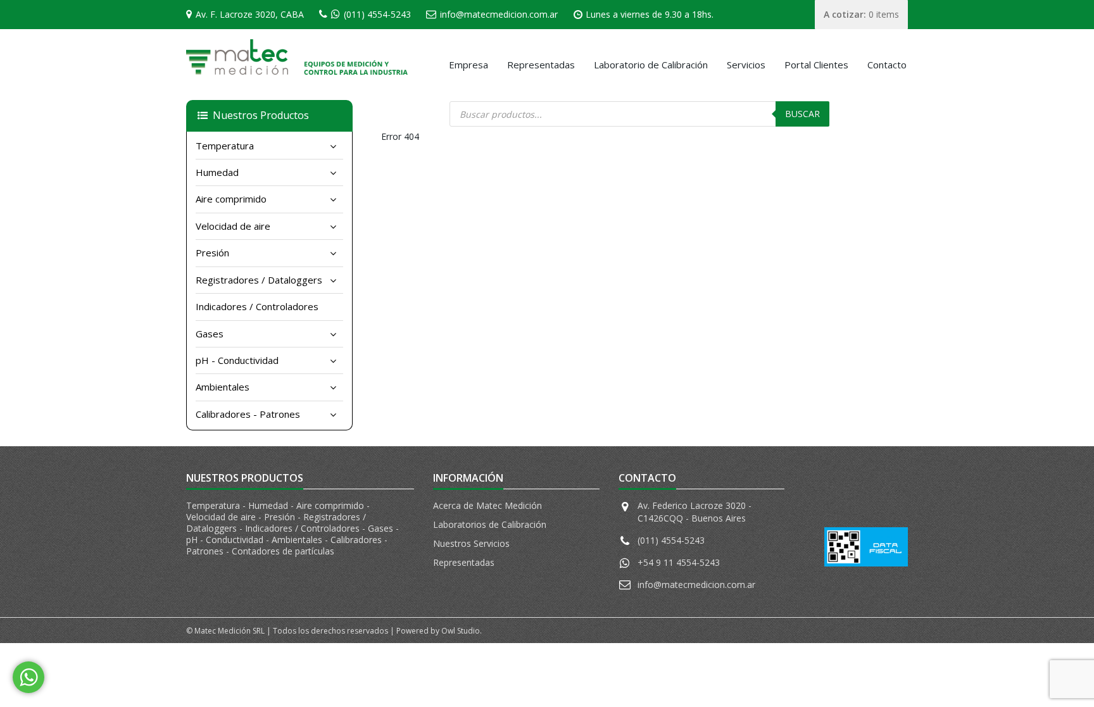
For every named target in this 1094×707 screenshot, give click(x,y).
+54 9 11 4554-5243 (679, 562)
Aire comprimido (231, 198)
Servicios (746, 64)
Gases (209, 333)
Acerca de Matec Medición (487, 505)
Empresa (468, 64)
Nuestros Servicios (471, 543)
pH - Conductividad (237, 360)
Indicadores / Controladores (257, 306)
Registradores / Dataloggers (259, 279)
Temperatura (225, 145)
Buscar (802, 114)
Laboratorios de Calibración (489, 524)
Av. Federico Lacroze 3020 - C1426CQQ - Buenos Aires (694, 511)
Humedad (217, 172)
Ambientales (222, 386)
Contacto (887, 64)
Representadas (541, 64)
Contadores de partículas (283, 551)
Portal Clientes (816, 64)
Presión (212, 252)
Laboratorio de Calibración (651, 64)
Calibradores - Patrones (248, 414)
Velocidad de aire (233, 226)
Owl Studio (460, 630)
